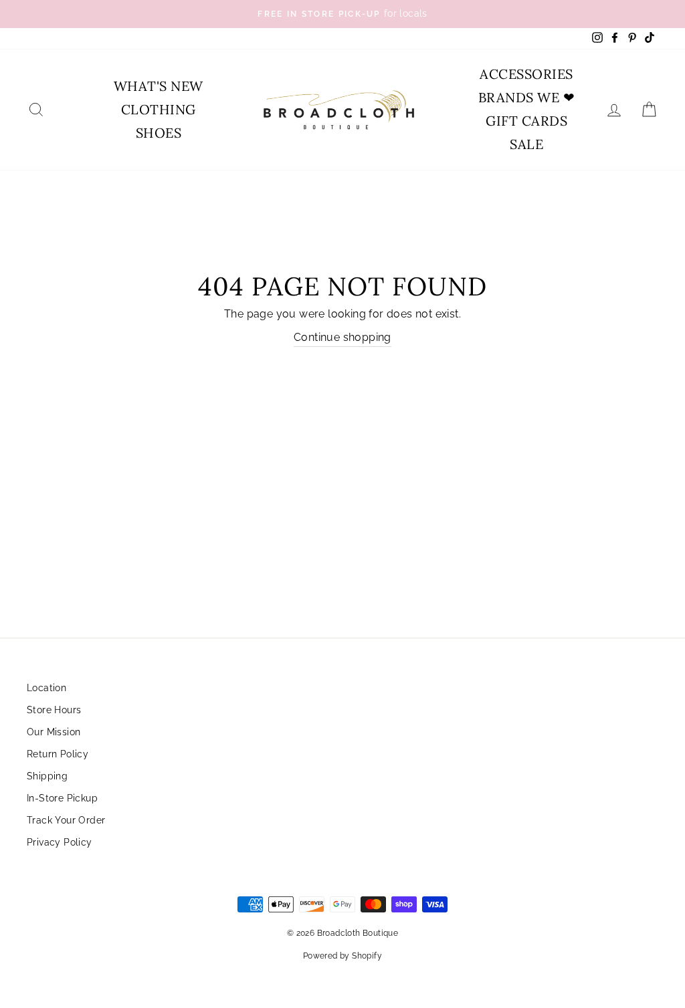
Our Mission (53, 732)
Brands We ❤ (526, 97)
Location (46, 687)
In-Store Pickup (62, 798)
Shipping (47, 776)
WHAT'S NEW (158, 86)
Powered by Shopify (342, 956)
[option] (342, 14)
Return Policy (57, 754)
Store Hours (54, 710)
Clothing (158, 109)
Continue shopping (342, 337)
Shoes (159, 132)
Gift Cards (526, 120)
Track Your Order (66, 820)
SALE (526, 144)
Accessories (526, 74)
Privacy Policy (59, 842)
